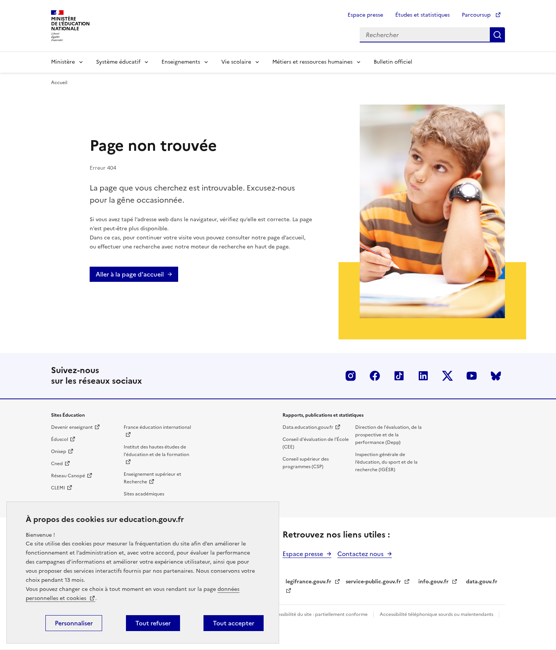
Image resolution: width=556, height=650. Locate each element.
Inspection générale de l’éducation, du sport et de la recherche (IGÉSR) (386, 462)
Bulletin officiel (393, 62)
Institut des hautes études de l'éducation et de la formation (156, 451)
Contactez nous (360, 553)
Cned (57, 463)
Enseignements (181, 62)
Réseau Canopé (68, 475)
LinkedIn (423, 376)
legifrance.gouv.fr (308, 582)
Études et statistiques (422, 15)
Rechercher (497, 34)
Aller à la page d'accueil (130, 274)
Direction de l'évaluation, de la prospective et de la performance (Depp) (388, 435)
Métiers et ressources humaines (312, 62)
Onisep (58, 451)
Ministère (63, 62)
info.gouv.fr (433, 582)
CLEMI (58, 487)
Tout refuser (153, 623)
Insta (351, 376)
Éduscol (59, 439)
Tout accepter (233, 623)
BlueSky (496, 376)
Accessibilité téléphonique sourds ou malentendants (437, 614)
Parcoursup (477, 15)
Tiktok (399, 376)
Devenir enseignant (72, 427)
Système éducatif (118, 62)
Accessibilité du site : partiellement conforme (319, 614)
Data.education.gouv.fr (308, 427)
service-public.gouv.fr (373, 582)
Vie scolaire (236, 62)
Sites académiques (144, 494)
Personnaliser (74, 623)
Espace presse (365, 15)
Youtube (472, 376)
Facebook (375, 376)
